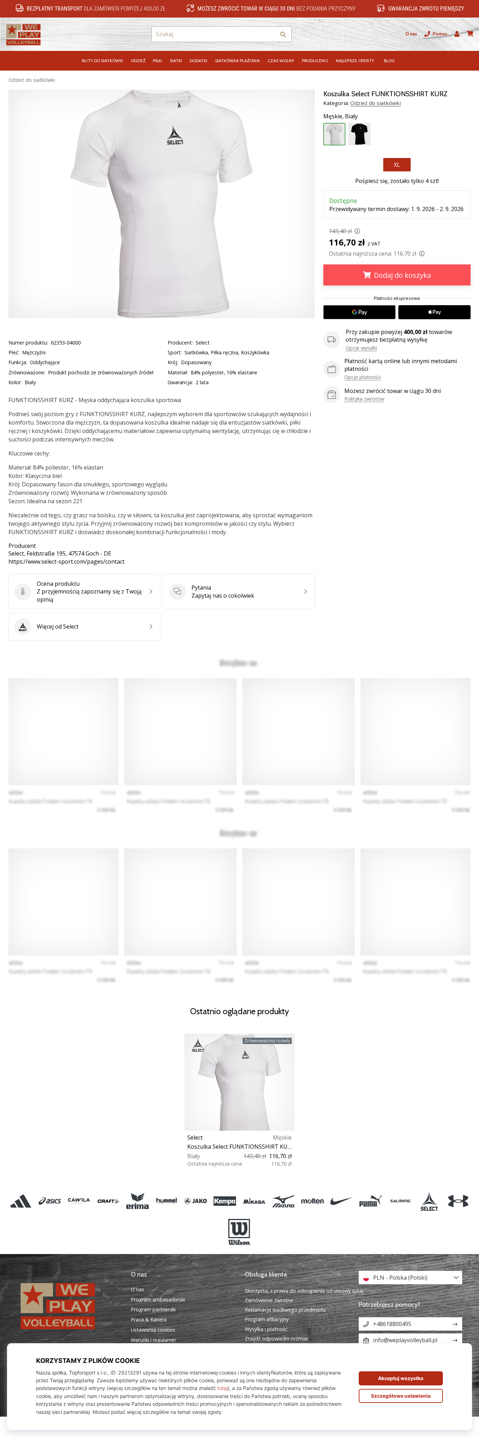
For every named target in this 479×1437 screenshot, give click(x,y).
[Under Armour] (458, 1200)
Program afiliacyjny (267, 1319)
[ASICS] (50, 1200)
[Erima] (137, 1200)
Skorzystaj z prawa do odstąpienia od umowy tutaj (304, 1290)
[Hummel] (166, 1200)
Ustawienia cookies (153, 1329)
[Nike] (341, 1200)
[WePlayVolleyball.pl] (68, 1305)
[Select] (429, 1200)
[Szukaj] (283, 34)
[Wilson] (239, 1232)
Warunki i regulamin (153, 1340)
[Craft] (108, 1200)
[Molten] (312, 1200)
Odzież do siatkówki (31, 80)
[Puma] (370, 1200)
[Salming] (399, 1200)
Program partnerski (153, 1309)
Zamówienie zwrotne (269, 1300)
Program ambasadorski (158, 1299)
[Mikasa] (254, 1200)
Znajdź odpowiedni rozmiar (276, 1338)
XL (397, 165)
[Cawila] (79, 1200)
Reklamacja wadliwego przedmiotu (285, 1309)
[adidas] (20, 1200)
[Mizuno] (283, 1200)
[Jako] (195, 1200)
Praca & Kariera (149, 1319)
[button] (270, 34)
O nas (411, 34)
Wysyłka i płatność (266, 1329)
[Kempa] (225, 1200)
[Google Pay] (359, 312)
